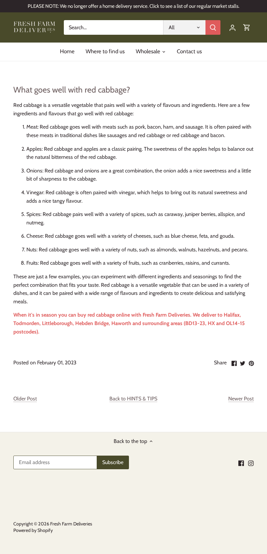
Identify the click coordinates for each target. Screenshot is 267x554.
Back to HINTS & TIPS (133, 399)
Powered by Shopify (33, 530)
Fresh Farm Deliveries (166, 315)
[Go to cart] (247, 27)
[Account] (232, 27)
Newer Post (241, 399)
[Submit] (212, 27)
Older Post (25, 399)
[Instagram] (251, 463)
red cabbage (101, 315)
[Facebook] (241, 463)
